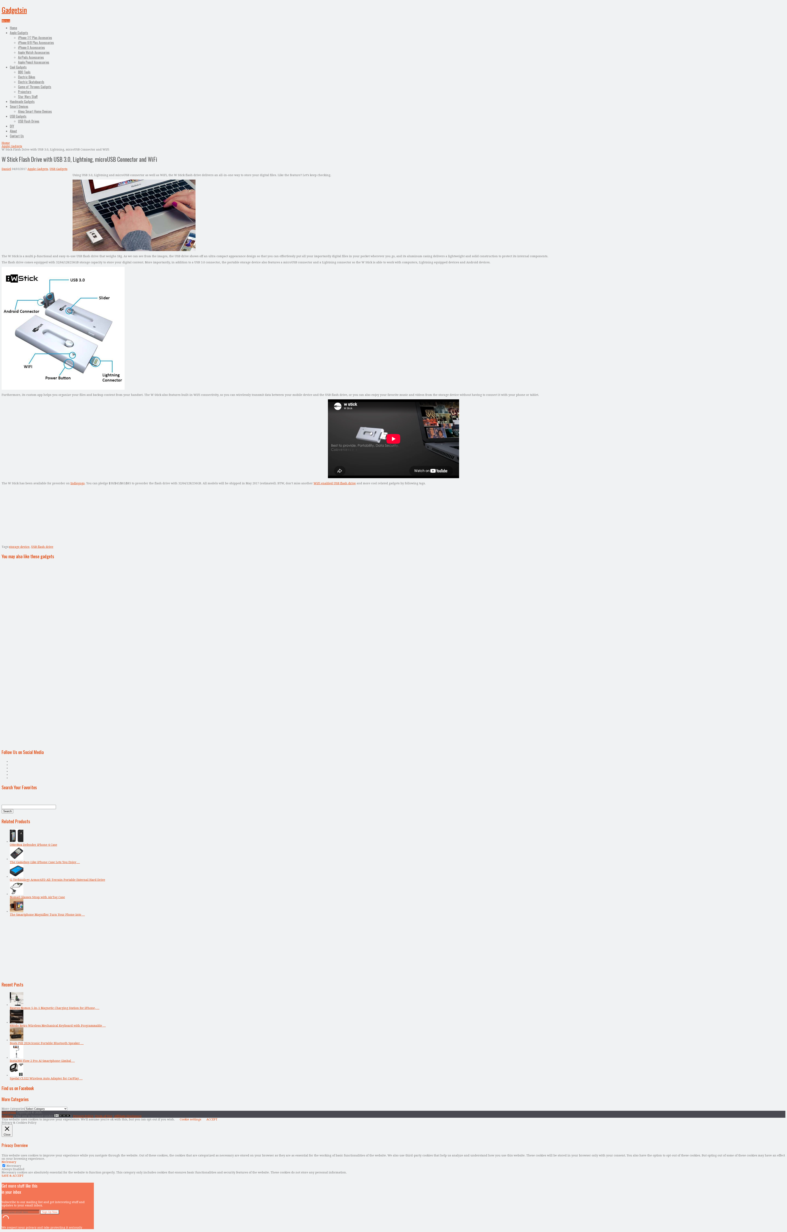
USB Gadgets (18, 116)
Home (13, 27)
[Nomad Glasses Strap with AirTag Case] (16, 894)
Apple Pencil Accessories (33, 62)
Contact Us (17, 136)
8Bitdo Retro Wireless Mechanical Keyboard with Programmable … (58, 1025)
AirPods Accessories (31, 57)
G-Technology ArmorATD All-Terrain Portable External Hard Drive (57, 879)
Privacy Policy (83, 1116)
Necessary (14, 1165)
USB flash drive (42, 546)
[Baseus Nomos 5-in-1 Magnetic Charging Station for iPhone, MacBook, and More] (16, 1004)
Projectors (24, 91)
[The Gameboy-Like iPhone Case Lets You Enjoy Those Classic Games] (16, 859)
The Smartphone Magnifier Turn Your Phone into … (47, 914)
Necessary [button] (9, 1162)
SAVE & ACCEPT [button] (13, 1175)
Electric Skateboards (31, 81)
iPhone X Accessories (31, 47)
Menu (6, 21)
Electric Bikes (26, 77)
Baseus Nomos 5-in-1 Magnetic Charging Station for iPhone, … (54, 1008)
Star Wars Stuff (28, 96)
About (13, 131)
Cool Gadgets (18, 67)
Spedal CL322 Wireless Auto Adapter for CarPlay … (46, 1078)
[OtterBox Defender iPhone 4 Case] (16, 841)
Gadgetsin (14, 10)
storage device (19, 546)
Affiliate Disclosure (128, 1116)
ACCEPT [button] (211, 1119)
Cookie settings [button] (190, 1119)
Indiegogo (78, 483)
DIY (12, 126)
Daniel (6, 169)
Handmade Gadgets (22, 101)
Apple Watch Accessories (34, 52)
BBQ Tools (24, 72)
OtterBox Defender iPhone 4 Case (33, 844)
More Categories (13, 1108)
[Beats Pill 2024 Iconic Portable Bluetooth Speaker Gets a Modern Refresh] (16, 1040)
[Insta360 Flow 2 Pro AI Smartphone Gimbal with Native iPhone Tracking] (16, 1057)
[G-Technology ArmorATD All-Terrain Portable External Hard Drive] (16, 876)
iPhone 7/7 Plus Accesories (35, 37)
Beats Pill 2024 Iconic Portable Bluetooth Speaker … (47, 1043)
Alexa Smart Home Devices (35, 111)
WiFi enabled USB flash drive (335, 483)
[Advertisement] (36, 202)
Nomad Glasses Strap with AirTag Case (37, 897)
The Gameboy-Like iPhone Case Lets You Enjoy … (45, 862)
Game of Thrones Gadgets (34, 86)
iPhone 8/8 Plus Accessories (36, 42)
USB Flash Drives (28, 121)
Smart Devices (19, 106)
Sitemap (7, 1116)
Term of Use (103, 1116)
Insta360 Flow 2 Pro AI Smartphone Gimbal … (42, 1060)
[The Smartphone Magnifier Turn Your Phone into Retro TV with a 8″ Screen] (16, 911)
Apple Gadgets (19, 32)
